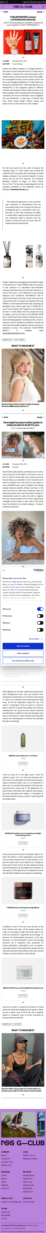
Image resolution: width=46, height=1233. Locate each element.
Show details (34, 639)
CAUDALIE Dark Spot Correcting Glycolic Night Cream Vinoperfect (23, 834)
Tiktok (4, 1219)
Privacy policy (29, 1155)
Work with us (7, 1162)
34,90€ (23, 838)
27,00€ (23, 758)
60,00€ (23, 990)
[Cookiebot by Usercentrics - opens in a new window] (33, 570)
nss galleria (28, 1185)
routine (17, 1024)
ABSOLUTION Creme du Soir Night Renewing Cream (23, 988)
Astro (4, 1175)
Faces (3, 1182)
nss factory (6, 1165)
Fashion (4, 1185)
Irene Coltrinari (17, 64)
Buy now (23, 763)
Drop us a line (28, 1202)
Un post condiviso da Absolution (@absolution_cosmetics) (24, 681)
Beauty (4, 1179)
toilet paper (19, 340)
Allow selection (23, 653)
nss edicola (28, 1192)
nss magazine (28, 1175)
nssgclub (7, 340)
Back (6, 12)
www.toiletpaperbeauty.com (14, 333)
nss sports (27, 1179)
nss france (27, 1188)
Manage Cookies (30, 1159)
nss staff (15, 467)
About (4, 1155)
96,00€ (23, 910)
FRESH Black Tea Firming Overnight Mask (23, 908)
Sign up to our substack (11, 1202)
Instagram (5, 1215)
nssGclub (7, 1024)
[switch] (40, 616)
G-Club (6, 61)
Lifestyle (5, 1188)
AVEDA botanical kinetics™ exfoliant (23, 756)
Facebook (5, 1212)
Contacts (5, 1159)
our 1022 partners (16, 582)
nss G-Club (27, 1182)
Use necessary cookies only (23, 661)
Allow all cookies (23, 646)
